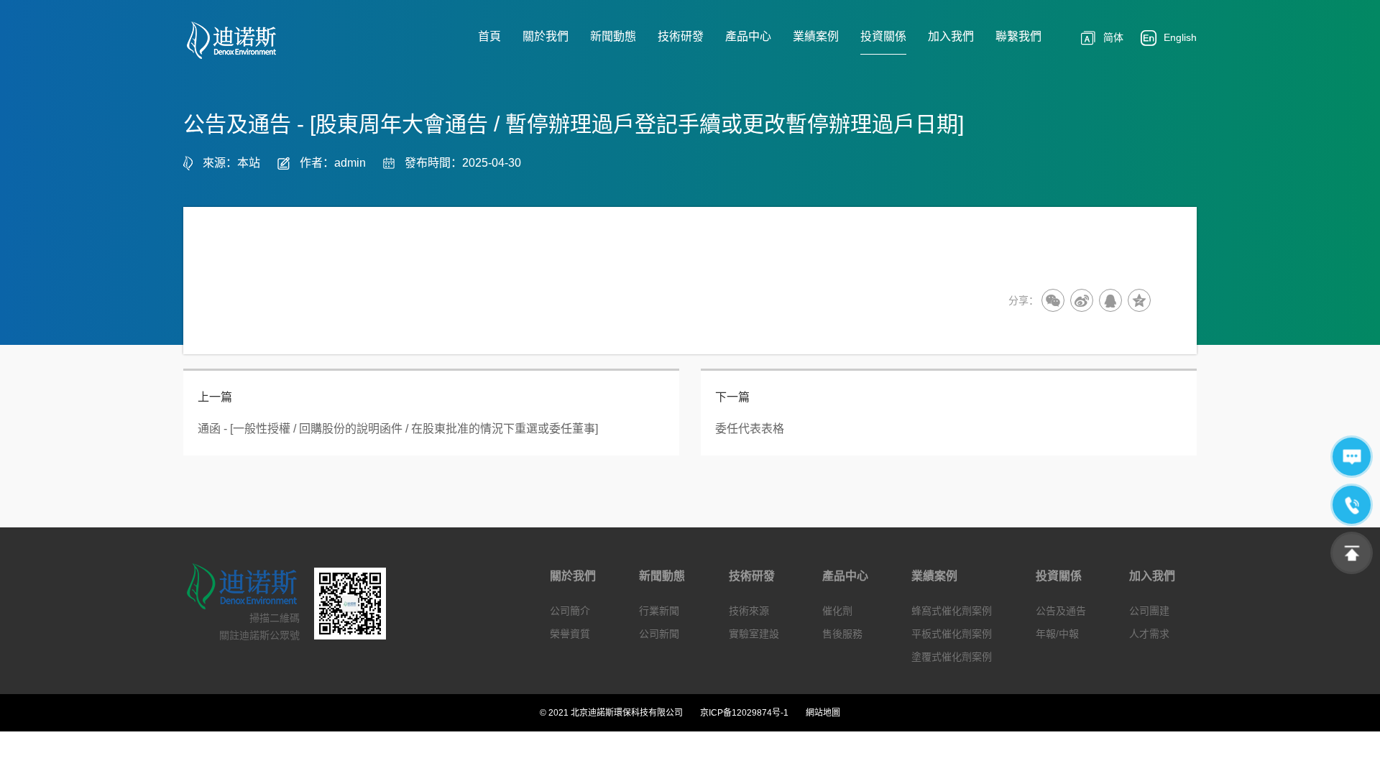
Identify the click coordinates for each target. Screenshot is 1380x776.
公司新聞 (659, 633)
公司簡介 (570, 610)
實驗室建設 (754, 633)
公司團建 (1149, 610)
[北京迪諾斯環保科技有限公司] (241, 40)
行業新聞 (659, 610)
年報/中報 (1057, 633)
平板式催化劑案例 (951, 633)
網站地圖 (823, 713)
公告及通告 (1061, 610)
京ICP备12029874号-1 (744, 713)
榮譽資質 (570, 633)
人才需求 (1149, 633)
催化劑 (837, 610)
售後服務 (842, 633)
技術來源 (749, 610)
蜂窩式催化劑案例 (951, 610)
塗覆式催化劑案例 (951, 656)
